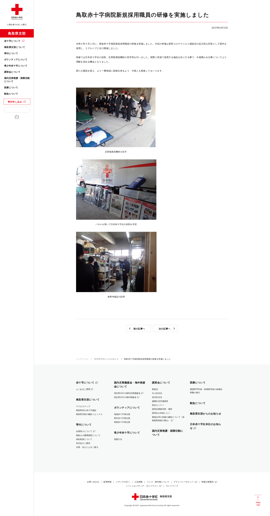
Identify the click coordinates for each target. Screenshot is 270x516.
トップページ (82, 359)
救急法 (155, 389)
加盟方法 (118, 439)
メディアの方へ (123, 482)
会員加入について (84, 431)
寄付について (11, 53)
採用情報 (107, 482)
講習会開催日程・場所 (162, 409)
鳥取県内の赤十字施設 (86, 410)
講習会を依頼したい (161, 413)
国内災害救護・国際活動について (17, 80)
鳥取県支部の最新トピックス (89, 414)
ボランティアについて (15, 59)
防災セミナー (158, 405)
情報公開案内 (208, 482)
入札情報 (138, 482)
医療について (11, 87)
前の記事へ (139, 328)
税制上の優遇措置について (88, 435)
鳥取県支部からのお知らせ (106, 359)
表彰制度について (84, 439)
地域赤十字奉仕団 (122, 414)
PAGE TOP (258, 500)
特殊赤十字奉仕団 (122, 422)
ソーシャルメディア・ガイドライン (142, 486)
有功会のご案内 (83, 443)
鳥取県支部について (14, 47)
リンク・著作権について (158, 482)
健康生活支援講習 (160, 401)
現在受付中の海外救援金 (125, 397)
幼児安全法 (157, 397)
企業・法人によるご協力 (87, 447)
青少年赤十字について (15, 65)
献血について (11, 93)
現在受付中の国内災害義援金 (127, 393)
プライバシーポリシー (184, 482)
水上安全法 (157, 393)
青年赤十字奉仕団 (122, 418)
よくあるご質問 (83, 389)
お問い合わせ (93, 482)
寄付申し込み (15, 101)
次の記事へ (165, 328)
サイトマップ (172, 486)
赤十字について (12, 40)
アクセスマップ (83, 406)
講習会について (12, 71)
